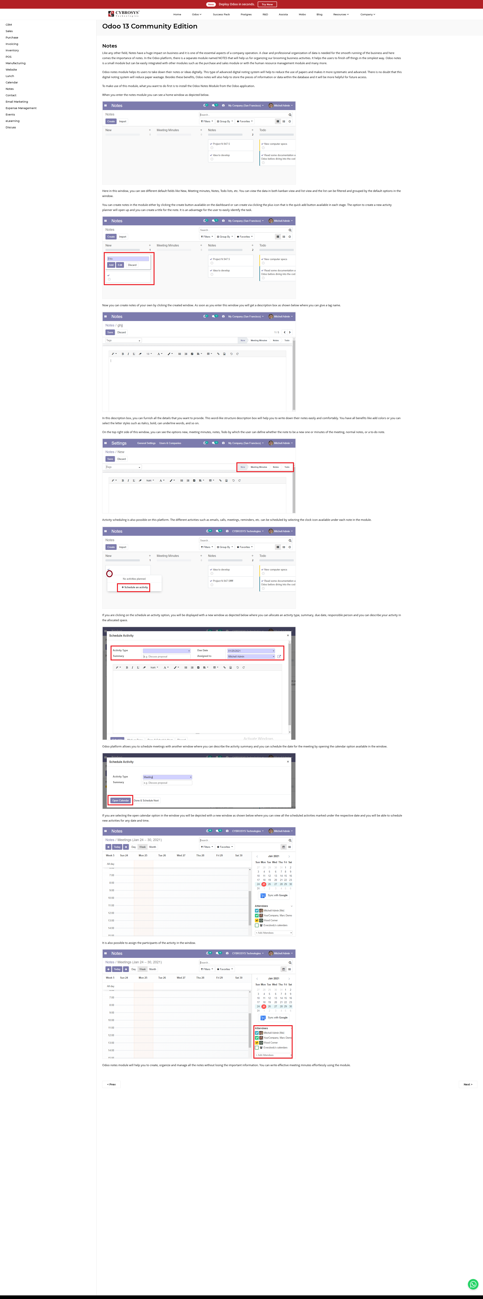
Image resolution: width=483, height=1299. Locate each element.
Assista (283, 14)
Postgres (246, 14)
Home (177, 14)
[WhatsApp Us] (473, 1284)
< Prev (111, 1084)
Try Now (267, 4)
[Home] (124, 14)
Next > (468, 1084)
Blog (319, 14)
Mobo (302, 14)
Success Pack (221, 14)
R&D (265, 14)
